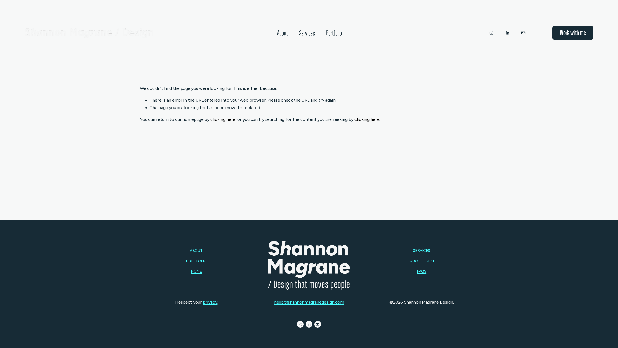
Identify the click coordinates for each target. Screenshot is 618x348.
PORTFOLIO (196, 261)
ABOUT (196, 250)
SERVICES (421, 250)
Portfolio (334, 32)
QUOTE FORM (422, 261)
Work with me (573, 32)
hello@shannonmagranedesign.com (309, 302)
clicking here (222, 119)
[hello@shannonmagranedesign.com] (523, 32)
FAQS (421, 271)
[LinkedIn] (507, 32)
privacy (210, 302)
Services (307, 32)
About (282, 32)
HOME (196, 271)
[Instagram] (491, 32)
